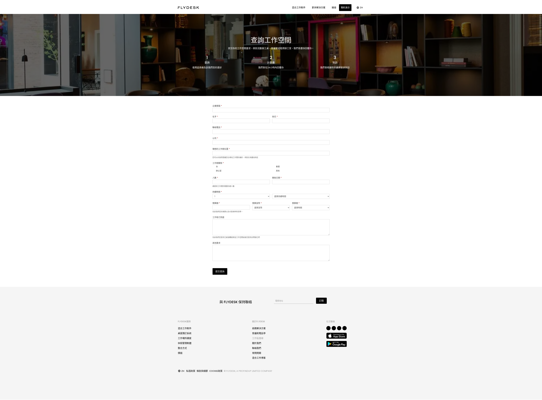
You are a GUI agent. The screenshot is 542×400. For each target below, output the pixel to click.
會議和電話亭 (259, 333)
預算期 (296, 203)
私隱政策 (190, 371)
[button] (271, 78)
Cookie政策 (215, 371)
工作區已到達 (218, 217)
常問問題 (256, 353)
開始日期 (277, 177)
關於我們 (256, 343)
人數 (215, 177)
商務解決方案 (259, 328)
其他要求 (216, 242)
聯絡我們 (256, 348)
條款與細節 (202, 371)
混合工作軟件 (299, 7)
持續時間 (217, 191)
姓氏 (275, 116)
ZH (361, 7)
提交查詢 (219, 271)
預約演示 (345, 7)
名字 (215, 116)
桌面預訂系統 (184, 333)
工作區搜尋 (257, 338)
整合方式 (182, 348)
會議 (278, 166)
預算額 (216, 203)
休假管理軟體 (184, 343)
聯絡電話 (217, 127)
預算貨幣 (257, 203)
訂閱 (321, 300)
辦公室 (218, 170)
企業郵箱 (217, 105)
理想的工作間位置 (221, 148)
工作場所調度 (184, 338)
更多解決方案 (319, 7)
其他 (278, 170)
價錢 (180, 353)
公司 (215, 138)
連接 (334, 7)
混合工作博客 (259, 357)
